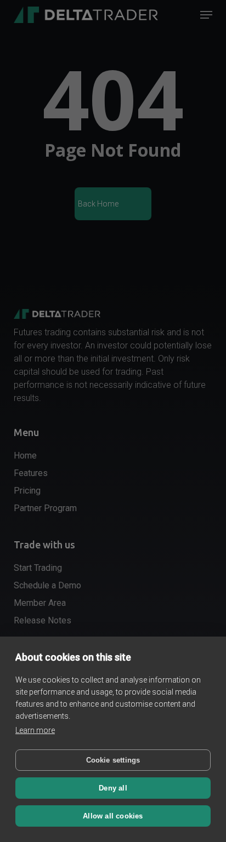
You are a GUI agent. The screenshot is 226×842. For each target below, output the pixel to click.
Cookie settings (113, 760)
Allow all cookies (113, 816)
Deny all (113, 788)
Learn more (35, 730)
